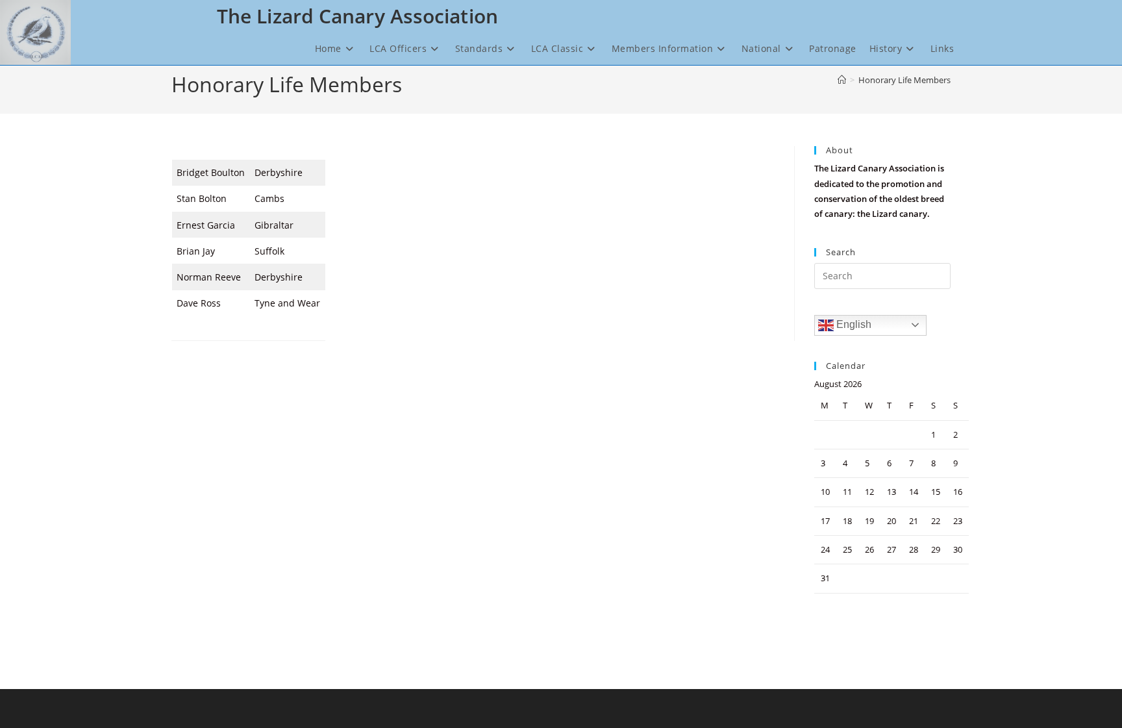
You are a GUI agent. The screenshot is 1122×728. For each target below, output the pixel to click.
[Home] (842, 80)
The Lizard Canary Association (357, 16)
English (852, 324)
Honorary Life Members (904, 80)
